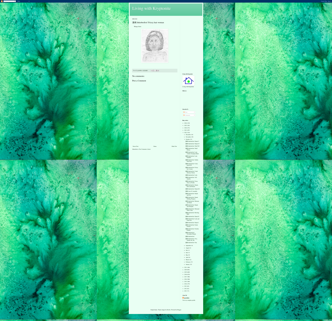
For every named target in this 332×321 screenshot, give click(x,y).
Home (155, 146)
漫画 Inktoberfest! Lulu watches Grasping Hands (192, 152)
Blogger (179, 310)
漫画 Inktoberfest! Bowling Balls (192, 213)
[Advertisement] (155, 132)
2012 (185, 288)
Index (139, 26)
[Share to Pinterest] (158, 70)
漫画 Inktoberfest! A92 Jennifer (191, 178)
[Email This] (152, 70)
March (187, 259)
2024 (185, 128)
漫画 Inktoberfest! (190, 236)
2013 (185, 286)
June (187, 252)
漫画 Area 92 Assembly (191, 191)
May (187, 255)
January (188, 264)
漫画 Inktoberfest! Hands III (192, 189)
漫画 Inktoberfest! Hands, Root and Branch (191, 185)
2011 (185, 291)
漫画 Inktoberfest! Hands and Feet (191, 194)
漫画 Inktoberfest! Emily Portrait (191, 225)
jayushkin (186, 298)
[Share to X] (155, 70)
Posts (186, 112)
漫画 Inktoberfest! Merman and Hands (192, 201)
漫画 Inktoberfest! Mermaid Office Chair (192, 209)
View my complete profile (188, 300)
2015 (185, 281)
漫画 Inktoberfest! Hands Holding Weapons (191, 198)
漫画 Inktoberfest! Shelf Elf (192, 146)
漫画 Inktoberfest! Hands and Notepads (191, 205)
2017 (185, 277)
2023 (185, 130)
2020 (185, 269)
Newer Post (135, 146)
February (188, 262)
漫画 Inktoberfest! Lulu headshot (191, 156)
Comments (187, 115)
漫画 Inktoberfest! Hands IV (192, 144)
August (188, 248)
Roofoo (168, 310)
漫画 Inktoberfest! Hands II (192, 216)
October (188, 139)
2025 (185, 125)
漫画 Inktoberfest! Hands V (192, 141)
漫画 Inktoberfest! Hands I (192, 222)
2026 (185, 123)
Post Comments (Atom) (145, 149)
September (188, 245)
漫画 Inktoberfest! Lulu (191, 175)
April (187, 257)
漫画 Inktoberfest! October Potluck (192, 229)
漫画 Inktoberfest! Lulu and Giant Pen (192, 219)
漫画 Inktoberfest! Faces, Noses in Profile (191, 181)
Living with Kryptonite (151, 8)
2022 (185, 132)
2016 (185, 279)
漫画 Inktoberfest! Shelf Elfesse (191, 149)
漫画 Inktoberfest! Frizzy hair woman (191, 168)
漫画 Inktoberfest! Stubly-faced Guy (192, 160)
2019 (185, 272)
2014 (185, 284)
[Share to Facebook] (157, 70)
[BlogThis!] (153, 70)
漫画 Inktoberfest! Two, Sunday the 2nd (191, 239)
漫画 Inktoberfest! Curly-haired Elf (191, 164)
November (188, 137)
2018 (185, 274)
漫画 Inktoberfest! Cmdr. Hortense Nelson (191, 172)
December (188, 134)
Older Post (174, 146)
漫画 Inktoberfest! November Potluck (190, 233)
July (187, 250)
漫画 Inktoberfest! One (191, 242)
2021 (185, 267)
